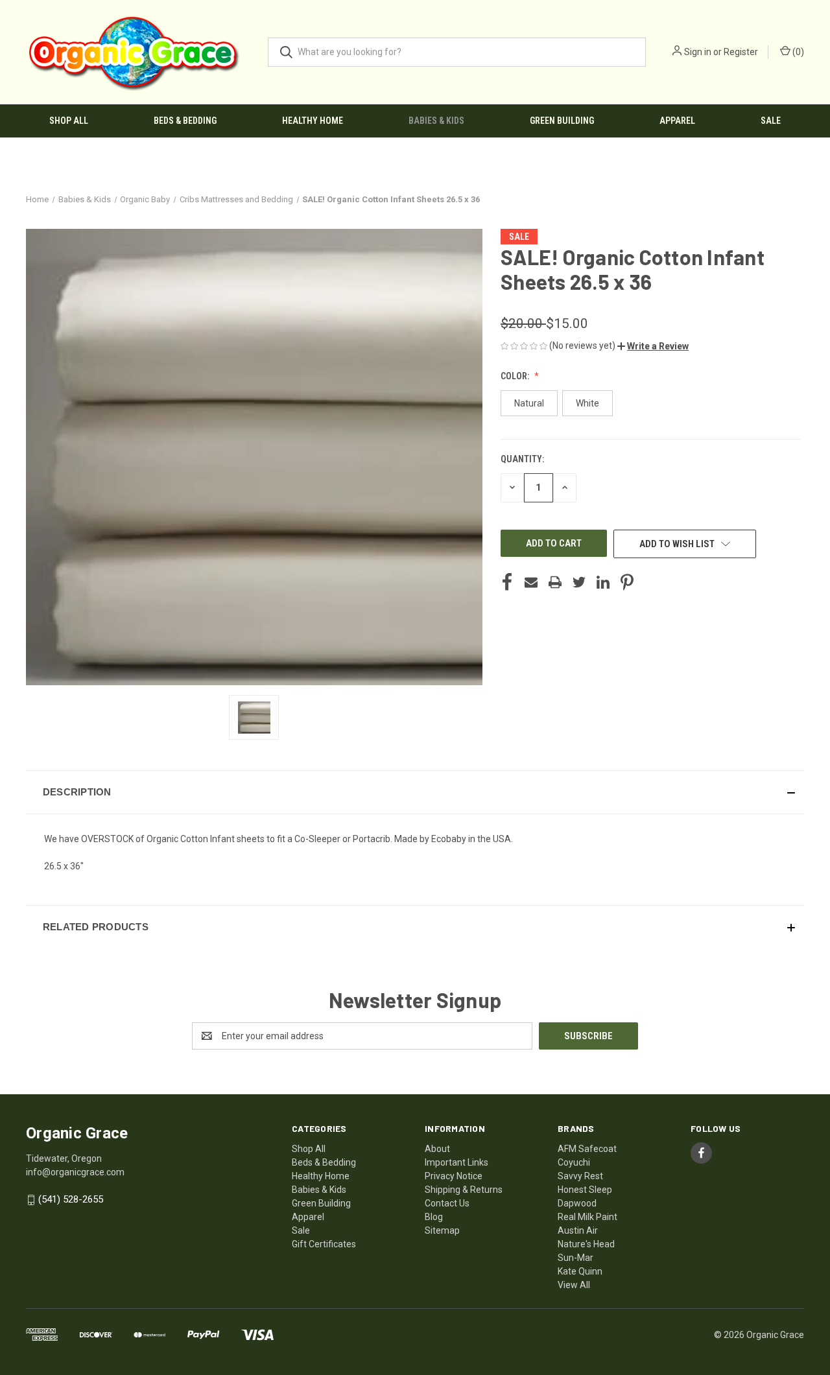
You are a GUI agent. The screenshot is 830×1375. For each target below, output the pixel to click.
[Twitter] (579, 582)
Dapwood (577, 1203)
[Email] (531, 582)
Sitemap (442, 1230)
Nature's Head (586, 1244)
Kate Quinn (580, 1271)
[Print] (555, 582)
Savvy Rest (580, 1176)
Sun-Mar (575, 1257)
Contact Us (447, 1203)
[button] (653, 346)
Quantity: (522, 459)
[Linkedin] (603, 582)
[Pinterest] (627, 582)
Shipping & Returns (464, 1189)
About (437, 1149)
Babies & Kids (436, 120)
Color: (516, 376)
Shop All (68, 120)
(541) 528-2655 (70, 1199)
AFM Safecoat (587, 1149)
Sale (771, 120)
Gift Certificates (324, 1244)
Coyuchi (574, 1162)
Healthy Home (312, 120)
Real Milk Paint (587, 1217)
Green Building (562, 120)
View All (574, 1285)
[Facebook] (507, 582)
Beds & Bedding (185, 120)
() (797, 52)
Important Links (456, 1162)
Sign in (697, 52)
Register (741, 52)
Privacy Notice (453, 1176)
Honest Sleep (585, 1189)
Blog (434, 1217)
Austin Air (578, 1230)
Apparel (677, 120)
